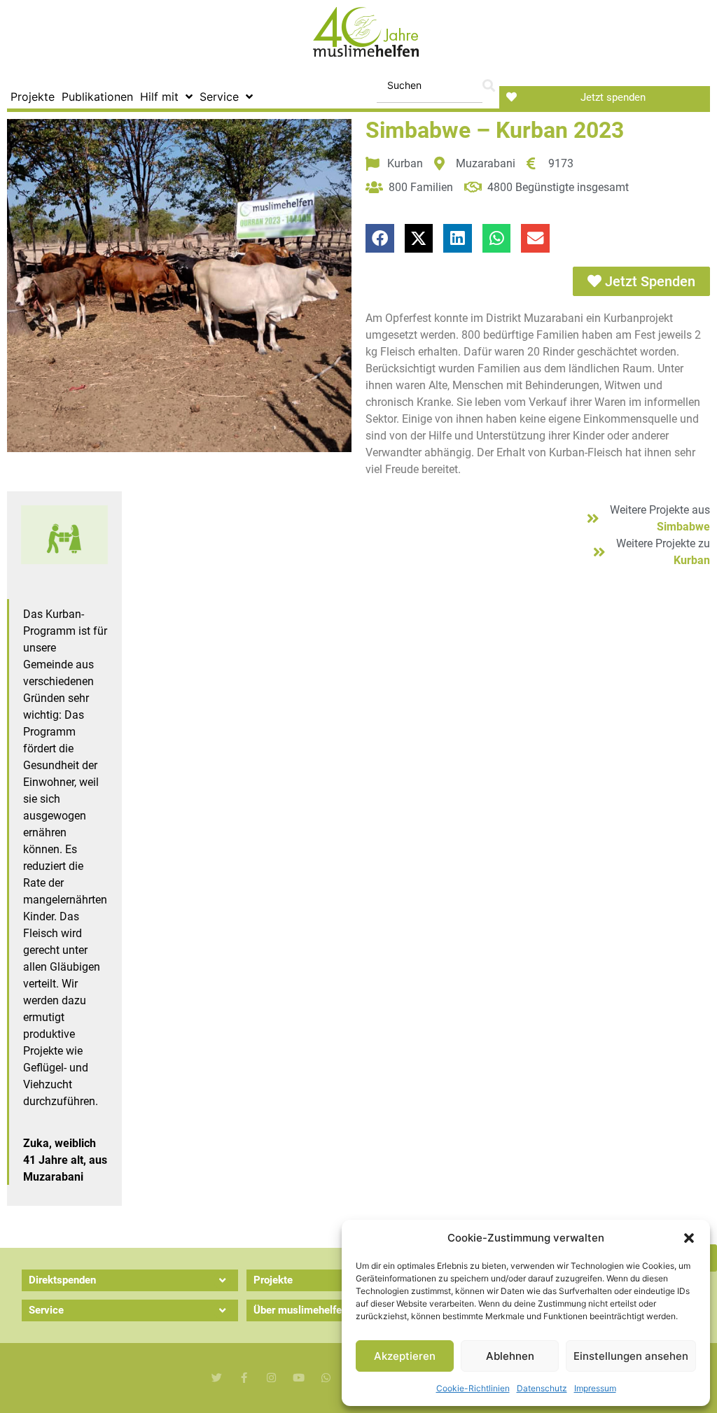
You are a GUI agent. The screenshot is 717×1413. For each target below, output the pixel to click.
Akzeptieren (405, 1356)
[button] (689, 1238)
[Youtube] (298, 1377)
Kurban (692, 560)
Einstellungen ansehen (630, 1356)
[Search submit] (488, 85)
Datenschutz (542, 1388)
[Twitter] (216, 1377)
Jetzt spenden (613, 97)
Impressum (595, 1388)
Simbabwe (683, 526)
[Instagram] (271, 1377)
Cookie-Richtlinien (473, 1388)
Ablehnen (510, 1356)
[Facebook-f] (244, 1377)
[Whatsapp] (326, 1377)
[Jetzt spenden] (511, 97)
